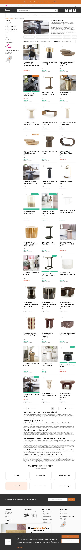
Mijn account (62, 511)
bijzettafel (41, 449)
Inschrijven (71, 499)
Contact (71, 6)
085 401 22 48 (8, 521)
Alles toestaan (70, 536)
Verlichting (34, 14)
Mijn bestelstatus (63, 513)
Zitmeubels (13, 14)
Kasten (27, 14)
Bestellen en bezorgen (47, 514)
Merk (68, 14)
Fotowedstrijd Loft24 (46, 522)
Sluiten (55, 2)
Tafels (20, 14)
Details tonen (19, 547)
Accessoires (43, 14)
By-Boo (11, 18)
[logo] (10, 10)
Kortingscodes (45, 520)
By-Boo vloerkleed (31, 449)
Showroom (66, 6)
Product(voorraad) (46, 513)
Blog (75, 6)
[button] (25, 46)
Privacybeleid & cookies (47, 519)
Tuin (63, 14)
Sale (74, 14)
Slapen (51, 14)
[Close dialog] (49, 526)
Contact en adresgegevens (48, 511)
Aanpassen (69, 540)
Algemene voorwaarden (47, 517)
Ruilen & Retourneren (46, 516)
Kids (57, 14)
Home (6, 15)
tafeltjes (28, 433)
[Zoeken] (56, 10)
